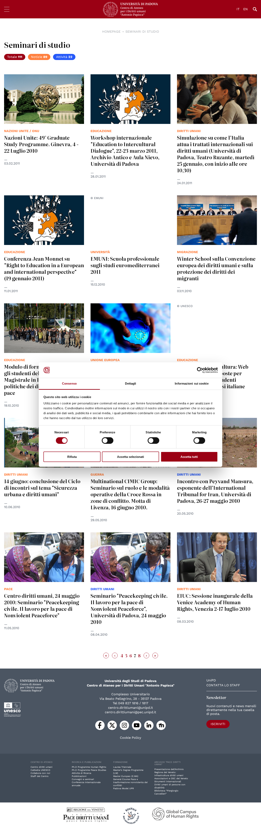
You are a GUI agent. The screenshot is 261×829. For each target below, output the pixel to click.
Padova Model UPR (123, 788)
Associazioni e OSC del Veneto (171, 778)
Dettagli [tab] (130, 383)
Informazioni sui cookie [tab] (191, 383)
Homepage (111, 31)
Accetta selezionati (130, 456)
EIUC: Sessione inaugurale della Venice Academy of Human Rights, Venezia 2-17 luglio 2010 (215, 602)
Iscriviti (218, 724)
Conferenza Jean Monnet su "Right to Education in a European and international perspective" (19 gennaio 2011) (44, 268)
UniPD (211, 680)
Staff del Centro (40, 776)
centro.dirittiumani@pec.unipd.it (130, 712)
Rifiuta (72, 456)
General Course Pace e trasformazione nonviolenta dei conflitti (130, 782)
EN (245, 9)
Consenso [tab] (69, 383)
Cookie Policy (130, 737)
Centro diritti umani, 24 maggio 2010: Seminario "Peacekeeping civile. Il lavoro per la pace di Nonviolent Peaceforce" (42, 605)
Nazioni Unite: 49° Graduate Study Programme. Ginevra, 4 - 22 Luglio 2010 (41, 144)
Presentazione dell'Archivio (169, 769)
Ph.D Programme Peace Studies (89, 770)
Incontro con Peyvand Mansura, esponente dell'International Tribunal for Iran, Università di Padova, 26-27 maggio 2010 (215, 490)
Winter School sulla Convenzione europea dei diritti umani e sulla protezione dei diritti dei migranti (216, 268)
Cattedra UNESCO (40, 770)
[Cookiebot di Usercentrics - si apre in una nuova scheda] (200, 370)
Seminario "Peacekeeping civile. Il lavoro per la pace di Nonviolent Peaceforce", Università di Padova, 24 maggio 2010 (129, 608)
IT (238, 9)
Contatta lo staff (223, 685)
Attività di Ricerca (81, 773)
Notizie (39, 57)
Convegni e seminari (83, 779)
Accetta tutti (189, 456)
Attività (64, 57)
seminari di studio (142, 31)
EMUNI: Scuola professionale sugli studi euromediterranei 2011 (125, 265)
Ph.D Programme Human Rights (89, 767)
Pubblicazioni (79, 776)
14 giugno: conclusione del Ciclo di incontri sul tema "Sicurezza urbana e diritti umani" (42, 487)
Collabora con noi (40, 773)
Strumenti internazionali (167, 781)
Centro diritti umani (41, 767)
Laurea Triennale (122, 767)
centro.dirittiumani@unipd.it (130, 708)
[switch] (107, 440)
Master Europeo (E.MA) (125, 776)
